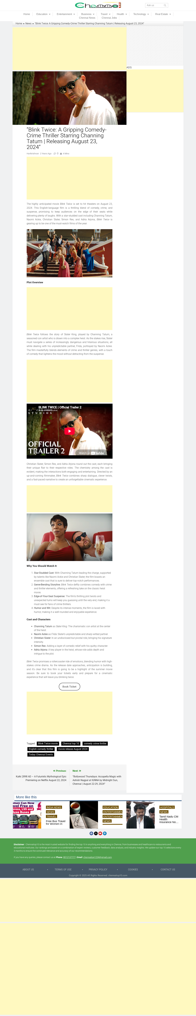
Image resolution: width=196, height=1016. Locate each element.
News (50, 812)
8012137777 (69, 857)
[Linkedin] (105, 833)
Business (86, 14)
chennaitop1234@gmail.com (97, 857)
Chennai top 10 (71, 743)
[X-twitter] (96, 833)
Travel (104, 14)
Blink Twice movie (48, 743)
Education (41, 14)
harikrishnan (33, 153)
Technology (139, 14)
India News (54, 807)
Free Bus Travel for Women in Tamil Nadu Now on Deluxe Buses (55, 824)
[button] (43, 14)
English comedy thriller (41, 749)
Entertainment (64, 14)
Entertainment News (118, 816)
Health (120, 14)
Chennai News (87, 18)
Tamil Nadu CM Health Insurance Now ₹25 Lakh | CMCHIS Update (168, 819)
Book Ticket (69, 686)
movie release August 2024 (72, 749)
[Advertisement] (69, 48)
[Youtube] (100, 833)
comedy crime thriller (95, 743)
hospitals (167, 807)
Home (26, 14)
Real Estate (161, 14)
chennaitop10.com (117, 875)
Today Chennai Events (41, 754)
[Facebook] (91, 833)
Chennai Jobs (109, 18)
